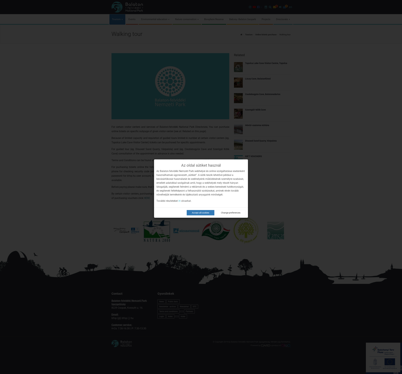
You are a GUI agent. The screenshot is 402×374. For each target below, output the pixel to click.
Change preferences (230, 212)
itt (179, 200)
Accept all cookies (200, 212)
